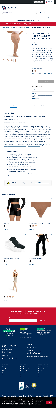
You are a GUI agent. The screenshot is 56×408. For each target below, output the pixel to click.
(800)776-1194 (43, 144)
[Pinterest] (13, 358)
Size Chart (50, 73)
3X (41, 76)
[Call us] (41, 12)
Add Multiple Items (37, 86)
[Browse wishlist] (48, 12)
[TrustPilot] (16, 358)
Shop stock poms (12, 24)
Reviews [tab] (43, 106)
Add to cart (46, 81)
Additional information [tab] (25, 106)
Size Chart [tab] (36, 106)
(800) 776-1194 (33, 347)
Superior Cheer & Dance (8, 27)
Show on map (5, 355)
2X (37, 76)
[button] (26, 33)
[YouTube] (9, 358)
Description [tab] (13, 106)
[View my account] (44, 12)
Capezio (37, 98)
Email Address (13, 317)
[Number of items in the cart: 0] (52, 12)
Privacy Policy (31, 403)
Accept (49, 402)
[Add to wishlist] (26, 199)
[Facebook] (3, 358)
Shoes (20, 27)
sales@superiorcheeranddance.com (15, 146)
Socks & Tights (26, 27)
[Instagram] (6, 358)
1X (33, 76)
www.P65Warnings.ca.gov (42, 183)
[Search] (35, 12)
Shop (16, 27)
